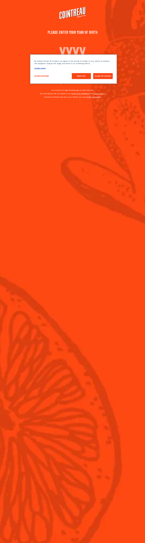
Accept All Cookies (103, 76)
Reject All (81, 76)
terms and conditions (80, 94)
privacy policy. (99, 94)
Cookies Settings (41, 76)
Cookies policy (40, 68)
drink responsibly (94, 97)
